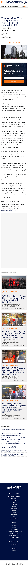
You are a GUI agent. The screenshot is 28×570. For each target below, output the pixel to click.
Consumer (14, 498)
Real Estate (14, 514)
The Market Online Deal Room (14, 535)
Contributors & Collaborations (14, 531)
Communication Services (14, 496)
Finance (14, 502)
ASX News (14, 525)
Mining (14, 512)
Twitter (14, 548)
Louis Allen (8, 35)
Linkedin (14, 550)
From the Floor (6, 28)
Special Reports (14, 518)
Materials (14, 510)
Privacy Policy (8, 564)
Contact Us (14, 544)
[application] (14, 52)
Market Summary (14, 533)
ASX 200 (14, 527)
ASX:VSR (3, 30)
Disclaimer (21, 564)
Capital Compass (14, 529)
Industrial (14, 506)
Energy (14, 500)
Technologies (14, 508)
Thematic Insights (14, 537)
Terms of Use (15, 564)
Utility (14, 516)
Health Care (14, 504)
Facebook (14, 546)
